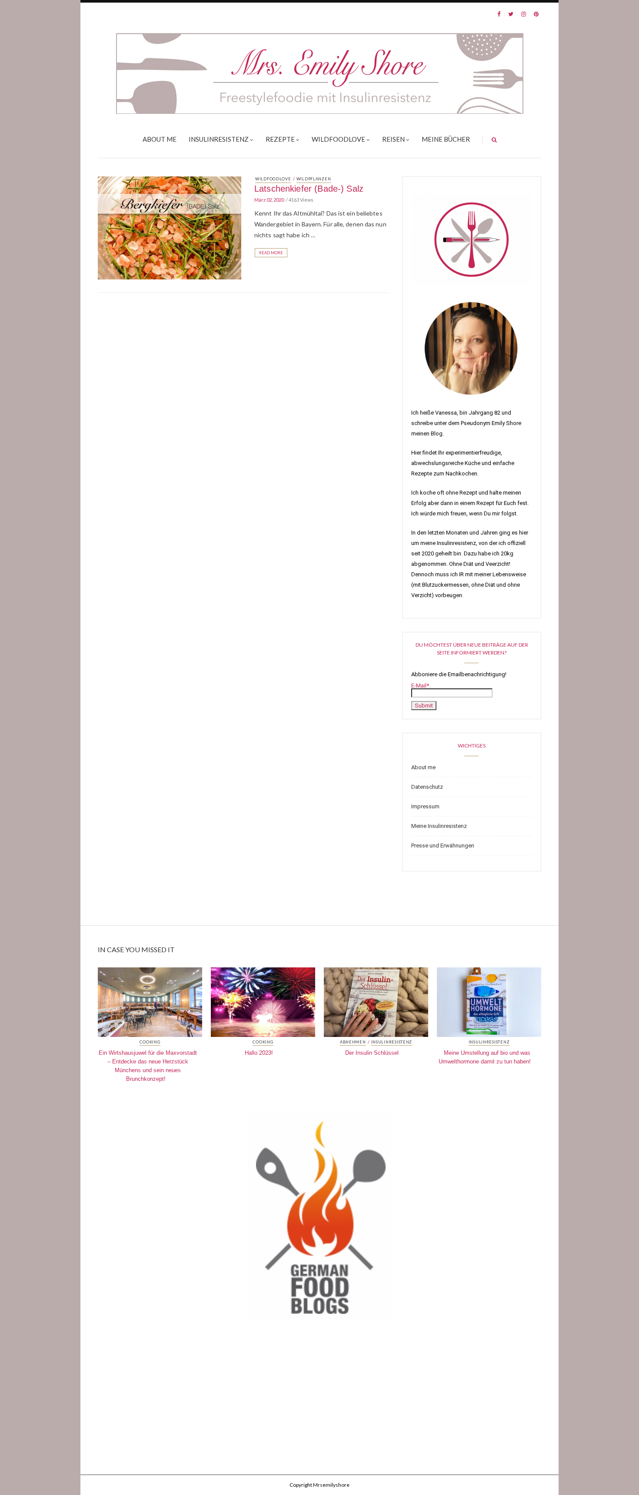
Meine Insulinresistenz (439, 826)
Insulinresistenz (219, 139)
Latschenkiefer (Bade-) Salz (308, 188)
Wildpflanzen (313, 178)
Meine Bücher (446, 139)
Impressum (425, 806)
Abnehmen (353, 1042)
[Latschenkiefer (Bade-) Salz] (169, 227)
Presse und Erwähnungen (442, 845)
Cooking (150, 1042)
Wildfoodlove (338, 139)
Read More (271, 252)
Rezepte (280, 139)
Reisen (393, 139)
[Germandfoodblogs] (319, 1217)
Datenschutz (427, 787)
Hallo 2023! (259, 1053)
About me (159, 139)
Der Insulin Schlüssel (372, 1053)
